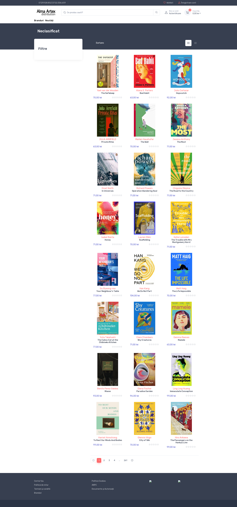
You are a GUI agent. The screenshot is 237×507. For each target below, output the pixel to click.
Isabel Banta (107, 237)
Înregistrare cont (188, 3)
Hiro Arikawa (181, 437)
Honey (108, 240)
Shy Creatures (145, 340)
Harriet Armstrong (107, 437)
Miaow (108, 391)
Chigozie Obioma (181, 188)
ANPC (94, 485)
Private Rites (107, 142)
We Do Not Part (144, 291)
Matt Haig (181, 288)
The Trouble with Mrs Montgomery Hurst (181, 241)
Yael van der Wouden (107, 90)
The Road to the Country (181, 191)
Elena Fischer (144, 388)
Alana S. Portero (144, 90)
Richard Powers (144, 188)
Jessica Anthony (181, 139)
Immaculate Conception (181, 391)
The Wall (145, 142)
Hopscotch (181, 93)
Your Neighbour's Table (107, 291)
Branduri (39, 20)
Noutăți (49, 20)
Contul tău (39, 481)
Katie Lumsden (181, 237)
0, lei (196, 12)
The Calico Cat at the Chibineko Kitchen (108, 341)
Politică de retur (41, 485)
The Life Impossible (181, 291)
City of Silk (144, 440)
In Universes (108, 191)
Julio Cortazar (181, 90)
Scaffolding (144, 240)
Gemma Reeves (181, 337)
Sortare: (98, 43)
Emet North (108, 188)
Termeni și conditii (42, 489)
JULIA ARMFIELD (107, 139)
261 (125, 460)
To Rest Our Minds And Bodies (107, 440)
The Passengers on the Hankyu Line (181, 441)
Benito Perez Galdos (107, 388)
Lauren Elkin (144, 237)
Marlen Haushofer (144, 139)
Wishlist (170, 3)
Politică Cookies (99, 481)
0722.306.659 (59, 3)
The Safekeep (107, 93)
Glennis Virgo (144, 437)
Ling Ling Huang (181, 388)
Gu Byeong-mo (107, 288)
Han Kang (144, 288)
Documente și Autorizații (103, 489)
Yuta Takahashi (108, 337)
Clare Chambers (144, 337)
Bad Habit (144, 93)
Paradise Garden (144, 391)
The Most (181, 142)
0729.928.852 (45, 3)
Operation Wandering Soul (144, 191)
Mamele (181, 340)
